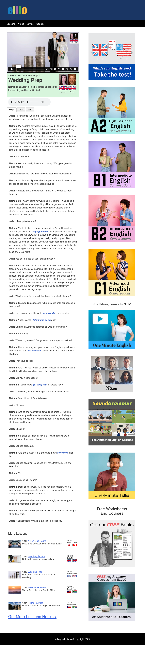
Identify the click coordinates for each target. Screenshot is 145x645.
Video (21, 23)
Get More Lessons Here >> (32, 616)
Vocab (21, 110)
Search (40, 23)
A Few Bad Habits (37, 540)
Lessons (11, 23)
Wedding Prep (35, 571)
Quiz (29, 110)
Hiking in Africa (35, 602)
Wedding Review (36, 556)
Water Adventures (37, 587)
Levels (30, 23)
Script (11, 110)
